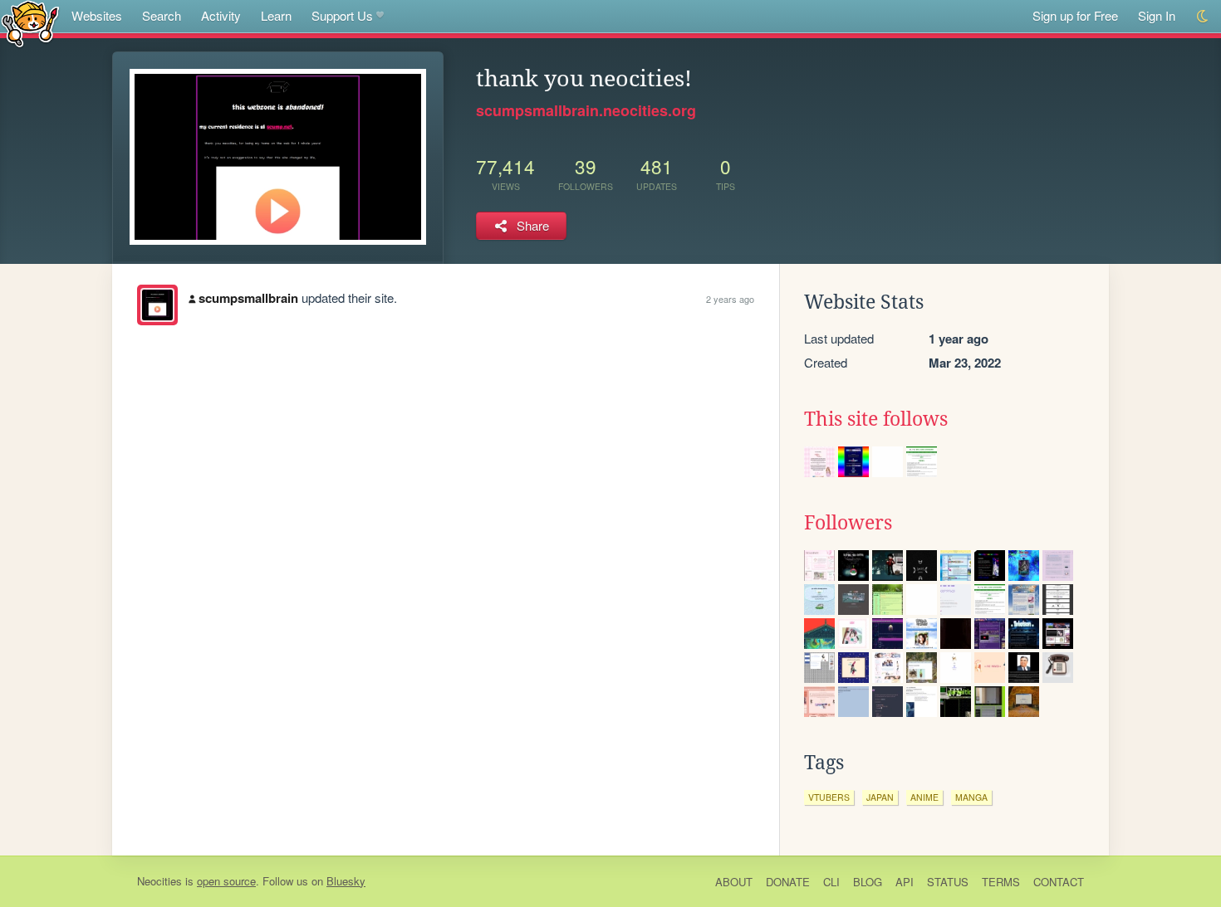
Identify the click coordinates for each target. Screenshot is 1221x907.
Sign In (1156, 15)
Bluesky (345, 881)
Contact (1058, 882)
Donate (788, 882)
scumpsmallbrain (248, 298)
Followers (848, 523)
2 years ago (730, 298)
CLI (831, 882)
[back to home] (30, 23)
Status (947, 882)
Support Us (342, 15)
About (734, 882)
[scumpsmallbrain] (157, 305)
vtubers (829, 797)
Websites (96, 15)
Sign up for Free (1075, 15)
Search (161, 15)
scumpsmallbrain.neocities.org (586, 110)
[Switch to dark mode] (1203, 16)
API (904, 882)
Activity (221, 15)
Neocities (159, 881)
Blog (867, 882)
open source (226, 881)
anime (924, 797)
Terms (1001, 882)
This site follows (876, 419)
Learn (276, 15)
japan (880, 797)
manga (971, 797)
